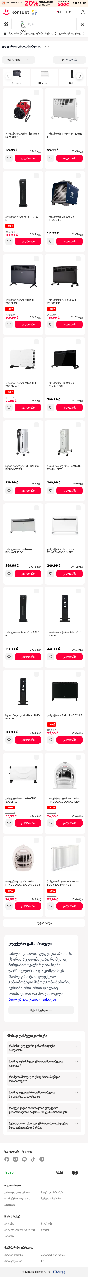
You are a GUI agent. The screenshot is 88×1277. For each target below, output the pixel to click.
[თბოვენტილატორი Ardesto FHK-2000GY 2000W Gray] (65, 775)
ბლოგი (45, 1229)
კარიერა (9, 1235)
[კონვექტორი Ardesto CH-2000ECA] (23, 276)
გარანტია (9, 1204)
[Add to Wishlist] (9, 158)
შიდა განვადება (13, 1261)
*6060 (9, 1173)
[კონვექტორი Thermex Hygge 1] (65, 110)
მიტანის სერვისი (13, 1254)
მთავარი (13, 33)
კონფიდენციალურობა (17, 1192)
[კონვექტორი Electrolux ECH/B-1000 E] (65, 359)
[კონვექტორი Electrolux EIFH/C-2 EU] (65, 193)
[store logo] (16, 12)
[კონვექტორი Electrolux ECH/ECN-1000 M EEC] (65, 525)
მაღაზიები (46, 1223)
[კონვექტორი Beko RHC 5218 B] (65, 692)
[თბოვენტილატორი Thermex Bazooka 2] (23, 110)
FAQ (43, 1261)
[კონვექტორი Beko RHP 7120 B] (23, 193)
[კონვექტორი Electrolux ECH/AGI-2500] (23, 525)
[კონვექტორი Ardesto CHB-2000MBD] (65, 276)
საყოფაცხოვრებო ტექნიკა (38, 33)
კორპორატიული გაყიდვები (19, 1229)
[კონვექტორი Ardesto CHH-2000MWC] (23, 359)
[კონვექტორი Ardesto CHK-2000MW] (23, 775)
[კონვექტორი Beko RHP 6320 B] (23, 608)
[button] (73, 12)
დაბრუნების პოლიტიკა (17, 1198)
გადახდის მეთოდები (53, 1254)
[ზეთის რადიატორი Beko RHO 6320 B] (23, 692)
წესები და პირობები (52, 1192)
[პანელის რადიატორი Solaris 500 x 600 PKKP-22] (65, 858)
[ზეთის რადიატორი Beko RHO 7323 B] (65, 608)
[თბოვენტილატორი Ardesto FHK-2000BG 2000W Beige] (23, 858)
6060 (62, 12)
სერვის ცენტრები (50, 1198)
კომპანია (9, 1223)
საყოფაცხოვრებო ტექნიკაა (32, 999)
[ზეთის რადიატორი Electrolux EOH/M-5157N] (23, 442)
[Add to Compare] (36, 92)
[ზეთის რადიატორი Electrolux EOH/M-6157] (65, 442)
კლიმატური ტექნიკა (70, 33)
